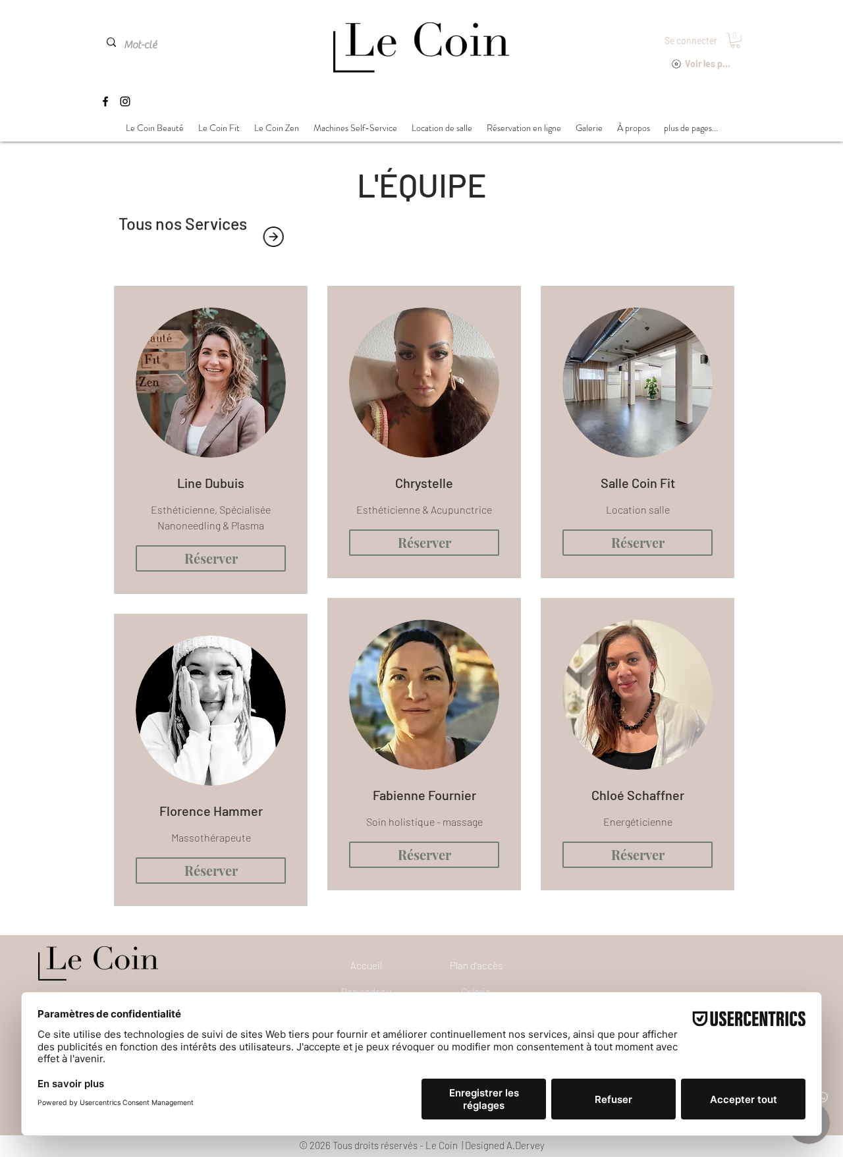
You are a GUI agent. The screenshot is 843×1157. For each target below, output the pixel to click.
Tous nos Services (183, 220)
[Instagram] (125, 101)
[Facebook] (105, 101)
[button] (735, 40)
